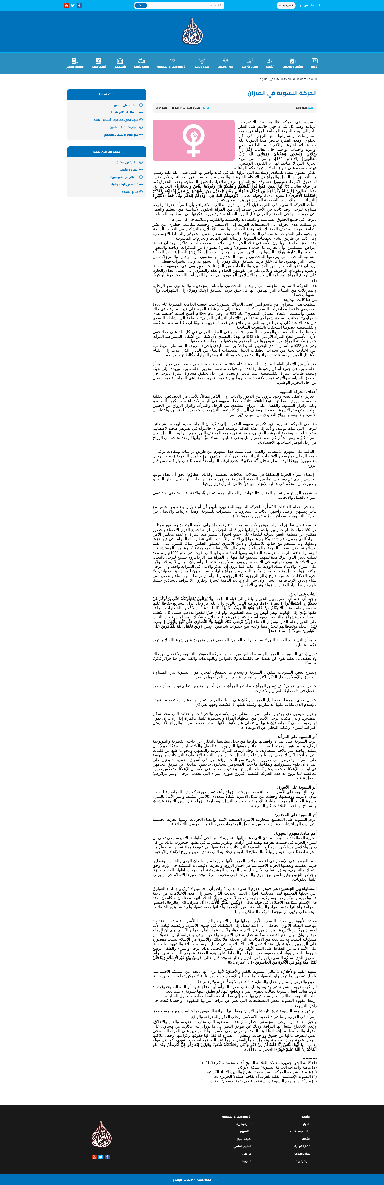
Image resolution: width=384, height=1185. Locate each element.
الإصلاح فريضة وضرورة (124, 177)
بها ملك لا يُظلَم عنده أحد (123, 112)
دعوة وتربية (202, 66)
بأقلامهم (120, 66)
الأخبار (314, 66)
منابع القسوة (130, 191)
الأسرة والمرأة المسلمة (171, 66)
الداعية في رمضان (127, 162)
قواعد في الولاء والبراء (124, 184)
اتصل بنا (246, 1161)
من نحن (303, 5)
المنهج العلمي (75, 66)
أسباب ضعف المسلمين (124, 127)
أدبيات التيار (99, 66)
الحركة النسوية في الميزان (276, 78)
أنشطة (270, 66)
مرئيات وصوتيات (293, 66)
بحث (141, 5)
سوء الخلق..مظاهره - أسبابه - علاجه (116, 119)
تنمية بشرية (141, 66)
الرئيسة (315, 5)
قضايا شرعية (250, 66)
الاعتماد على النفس (126, 105)
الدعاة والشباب (129, 169)
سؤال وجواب (226, 66)
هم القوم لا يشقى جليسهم (121, 134)
